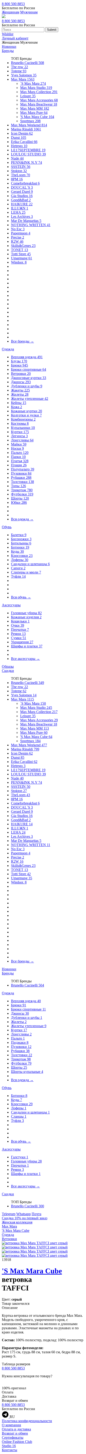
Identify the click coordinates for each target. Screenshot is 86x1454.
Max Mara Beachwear (38, 104)
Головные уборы (26, 613)
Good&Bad (21, 200)
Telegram (8, 1214)
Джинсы (21, 382)
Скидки (8, 671)
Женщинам (10, 12)
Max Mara (22, 79)
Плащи (19, 465)
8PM (17, 179)
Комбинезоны (23, 419)
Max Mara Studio (36, 88)
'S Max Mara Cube (37, 117)
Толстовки (22, 482)
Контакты (9, 1450)
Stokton (19, 171)
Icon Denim (22, 133)
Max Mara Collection (39, 92)
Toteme (18, 71)
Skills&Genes (23, 246)
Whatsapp (23, 1214)
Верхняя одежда (27, 357)
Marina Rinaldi (26, 129)
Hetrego (19, 146)
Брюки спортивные (28, 369)
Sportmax (30, 121)
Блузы (19, 361)
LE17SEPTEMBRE (28, 150)
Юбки (19, 502)
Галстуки (19, 1157)
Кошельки (20, 621)
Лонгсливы (22, 440)
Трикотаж (22, 490)
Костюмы (20, 423)
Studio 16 (9, 1446)
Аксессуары (11, 605)
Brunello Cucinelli (27, 63)
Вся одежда (22, 519)
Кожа (16, 407)
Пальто (19, 453)
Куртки (20, 432)
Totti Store (21, 254)
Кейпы (18, 403)
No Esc (18, 229)
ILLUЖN (19, 208)
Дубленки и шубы (26, 386)
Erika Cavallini (24, 142)
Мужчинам (29, 12)
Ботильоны (21, 543)
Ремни (18, 634)
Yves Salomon (23, 75)
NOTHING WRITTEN (30, 225)
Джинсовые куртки (28, 378)
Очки (17, 625)
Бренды (8, 51)
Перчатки (20, 629)
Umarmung (21, 258)
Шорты (20, 498)
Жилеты (19, 394)
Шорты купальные (27, 1072)
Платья (19, 461)
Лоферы (19, 560)
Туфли (18, 576)
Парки (18, 457)
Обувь (6, 527)
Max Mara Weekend (29, 125)
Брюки (19, 365)
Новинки (9, 47)
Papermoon (20, 233)
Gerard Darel (22, 192)
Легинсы (19, 436)
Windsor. (19, 262)
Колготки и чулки (26, 415)
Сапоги (18, 568)
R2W (17, 241)
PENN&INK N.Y (26, 162)
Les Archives (22, 217)
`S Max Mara (33, 83)
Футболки (22, 494)
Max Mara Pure (33, 113)
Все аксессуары (25, 659)
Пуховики (21, 473)
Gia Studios (22, 196)
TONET (19, 250)
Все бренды (22, 341)
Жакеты (20, 390)
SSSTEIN (20, 167)
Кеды (17, 551)
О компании (11, 1425)
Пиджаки (19, 1042)
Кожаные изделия (26, 617)
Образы (8, 666)
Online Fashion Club (17, 1442)
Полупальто (22, 469)
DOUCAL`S (22, 187)
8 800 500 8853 (13, 4)
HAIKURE (22, 204)
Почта (36, 1214)
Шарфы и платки (26, 646)
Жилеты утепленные (29, 399)
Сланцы (18, 1116)
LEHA (18, 212)
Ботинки (20, 547)
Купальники (23, 428)
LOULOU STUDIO (28, 154)
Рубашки (21, 478)
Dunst (18, 138)
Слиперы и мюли (26, 572)
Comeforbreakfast (25, 183)
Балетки (18, 535)
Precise (17, 237)
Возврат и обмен (15, 1433)
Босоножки (21, 539)
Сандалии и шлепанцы (30, 564)
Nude (17, 158)
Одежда (8, 349)
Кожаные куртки (26, 411)
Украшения (22, 642)
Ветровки (21, 374)
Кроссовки (22, 556)
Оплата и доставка (16, 1429)
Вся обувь (21, 597)
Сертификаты (12, 1437)
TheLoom (20, 175)
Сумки (18, 638)
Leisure (28, 96)
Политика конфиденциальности (27, 1421)
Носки (17, 448)
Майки (18, 444)
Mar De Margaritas (26, 221)
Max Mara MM (34, 108)
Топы (18, 486)
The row (19, 67)
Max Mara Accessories (39, 100)
